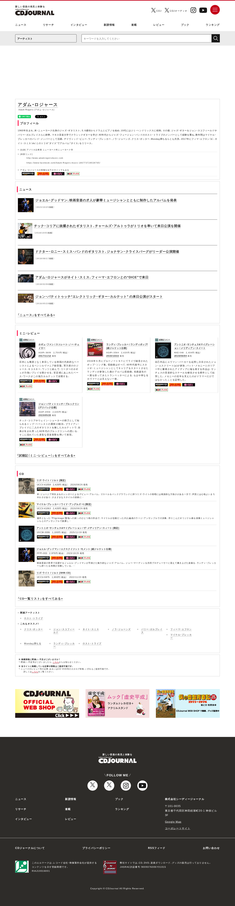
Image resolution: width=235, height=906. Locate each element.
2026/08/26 (76, 484)
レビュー (158, 24)
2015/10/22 (112, 355)
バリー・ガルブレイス (151, 631)
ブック (185, 24)
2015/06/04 (180, 355)
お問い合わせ (211, 848)
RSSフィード (156, 848)
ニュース (20, 24)
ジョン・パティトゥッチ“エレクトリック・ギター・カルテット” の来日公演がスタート (99, 296)
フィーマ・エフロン (181, 629)
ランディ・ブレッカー (64, 645)
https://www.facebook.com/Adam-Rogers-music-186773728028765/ (63, 162)
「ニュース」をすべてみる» (36, 315)
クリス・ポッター (33, 629)
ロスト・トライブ (33, 618)
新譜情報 (109, 24)
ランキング (213, 24)
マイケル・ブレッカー (181, 636)
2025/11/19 (76, 532)
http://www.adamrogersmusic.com (45, 157)
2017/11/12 (45, 355)
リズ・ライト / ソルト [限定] (51, 480)
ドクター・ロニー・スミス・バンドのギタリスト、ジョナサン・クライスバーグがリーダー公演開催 (107, 251)
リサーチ (48, 24)
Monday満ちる (32, 643)
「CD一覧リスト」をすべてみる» (40, 598)
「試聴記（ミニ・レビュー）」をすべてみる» (46, 455)
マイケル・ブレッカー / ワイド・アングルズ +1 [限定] (64, 504)
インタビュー (78, 24)
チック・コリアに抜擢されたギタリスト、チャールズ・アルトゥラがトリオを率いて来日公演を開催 (107, 225)
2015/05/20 (45, 415)
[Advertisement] (117, 74)
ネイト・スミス (91, 629)
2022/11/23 (75, 577)
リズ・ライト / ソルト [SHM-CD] (54, 572)
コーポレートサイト (177, 828)
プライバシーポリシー (96, 848)
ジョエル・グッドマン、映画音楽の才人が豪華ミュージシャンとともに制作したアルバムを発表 (106, 200)
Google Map (173, 822)
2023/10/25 (73, 553)
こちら (56, 662)
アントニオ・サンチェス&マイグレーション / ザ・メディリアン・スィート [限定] (78, 527)
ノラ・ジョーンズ (121, 629)
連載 (134, 24)
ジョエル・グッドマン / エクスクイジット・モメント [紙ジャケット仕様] (74, 548)
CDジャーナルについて (30, 848)
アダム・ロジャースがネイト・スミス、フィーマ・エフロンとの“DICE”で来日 (92, 277)
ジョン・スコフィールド (64, 631)
